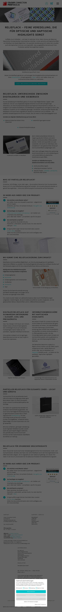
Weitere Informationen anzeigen (31, 601)
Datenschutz (37, 604)
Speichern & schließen (31, 595)
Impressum (43, 604)
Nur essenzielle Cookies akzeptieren (31, 598)
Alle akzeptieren (31, 591)
